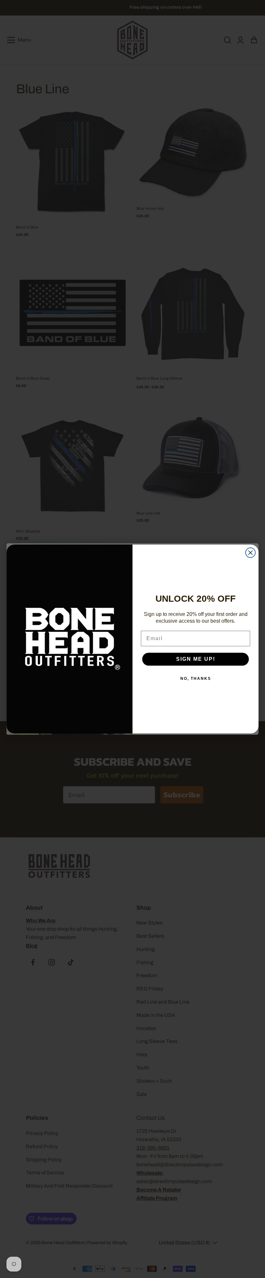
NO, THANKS (195, 678)
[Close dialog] (250, 552)
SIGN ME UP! (195, 659)
